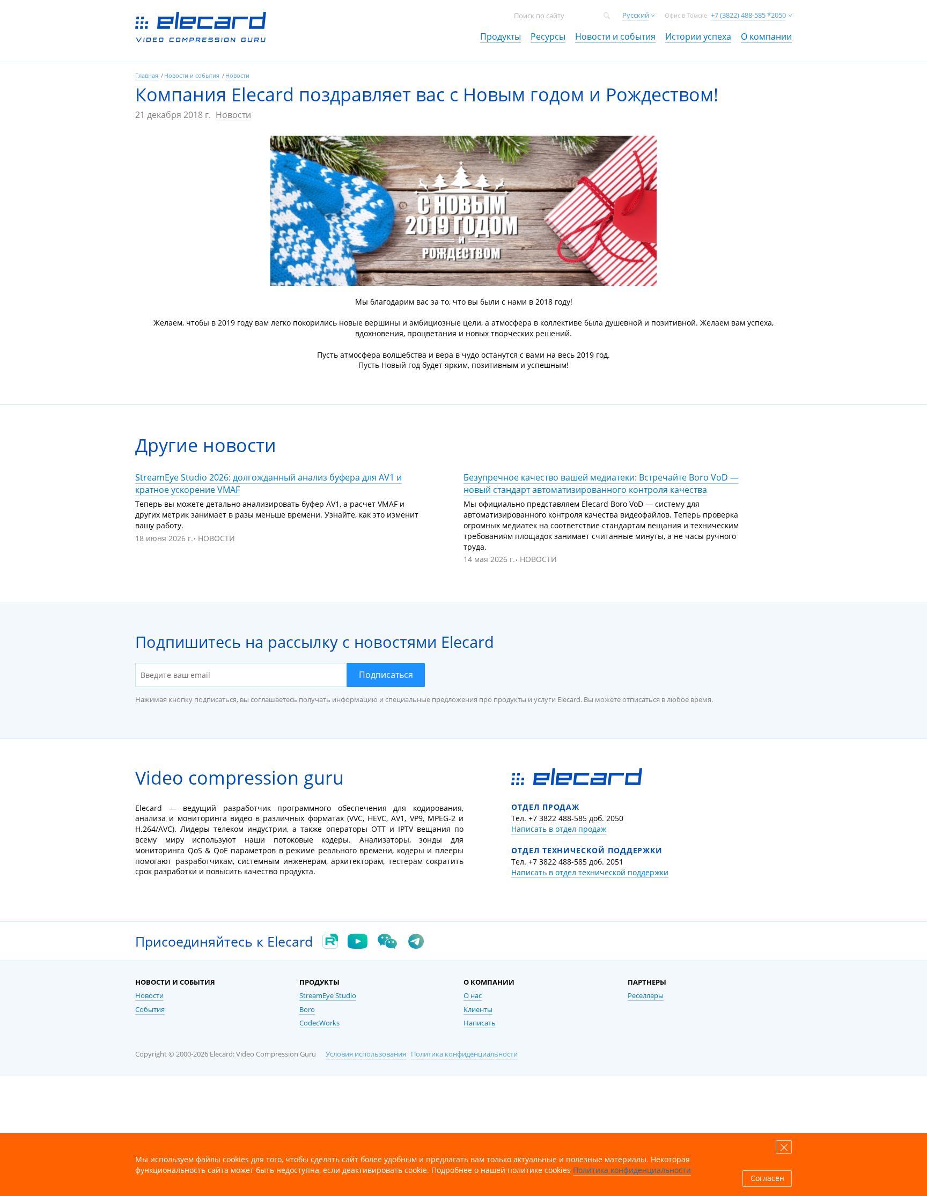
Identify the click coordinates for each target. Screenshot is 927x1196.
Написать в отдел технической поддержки (589, 872)
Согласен (767, 1178)
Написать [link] (480, 1023)
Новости (233, 115)
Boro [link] (307, 1009)
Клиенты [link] (478, 1009)
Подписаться (386, 675)
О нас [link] (473, 995)
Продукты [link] (500, 36)
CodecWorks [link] (319, 1023)
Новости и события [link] (615, 36)
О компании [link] (766, 36)
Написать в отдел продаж (558, 829)
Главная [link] (146, 75)
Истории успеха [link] (698, 36)
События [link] (150, 1009)
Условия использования (366, 1054)
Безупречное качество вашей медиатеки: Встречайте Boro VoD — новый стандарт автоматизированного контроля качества (601, 483)
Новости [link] (237, 75)
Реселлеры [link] (646, 995)
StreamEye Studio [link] (327, 995)
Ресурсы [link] (548, 36)
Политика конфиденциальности (464, 1054)
